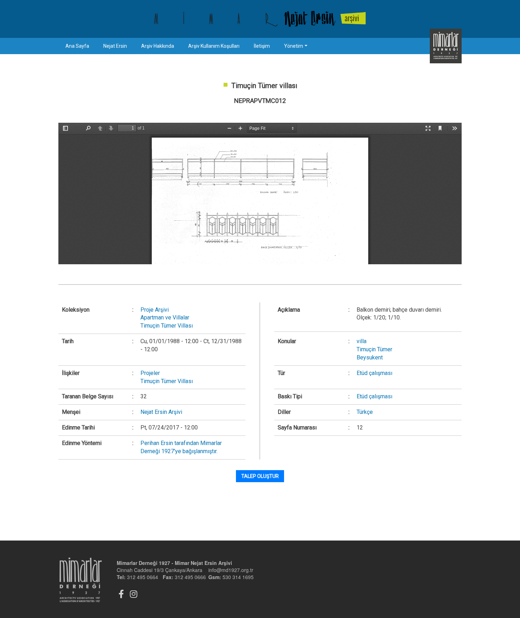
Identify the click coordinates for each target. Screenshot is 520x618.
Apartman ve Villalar (164, 317)
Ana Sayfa (77, 46)
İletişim (262, 46)
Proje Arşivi (154, 309)
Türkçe (365, 412)
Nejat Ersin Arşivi (161, 412)
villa (361, 341)
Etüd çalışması (374, 373)
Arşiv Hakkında (157, 46)
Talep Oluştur (260, 476)
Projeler (150, 373)
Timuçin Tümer (374, 349)
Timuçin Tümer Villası (166, 325)
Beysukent (370, 357)
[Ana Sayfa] (260, 19)
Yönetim (293, 46)
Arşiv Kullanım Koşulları (213, 46)
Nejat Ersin (115, 46)
